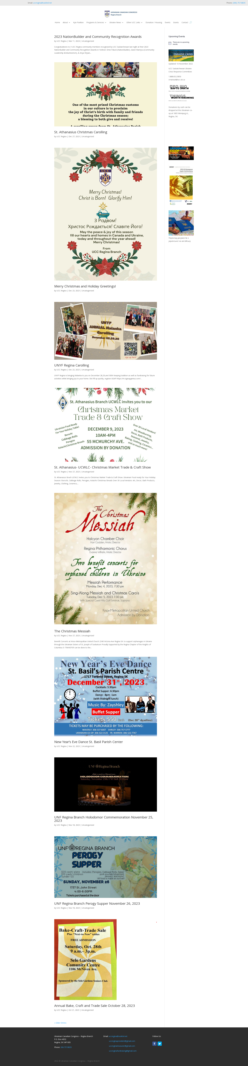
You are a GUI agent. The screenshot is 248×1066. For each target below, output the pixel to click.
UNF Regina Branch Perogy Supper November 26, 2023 (97, 903)
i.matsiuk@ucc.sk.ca (177, 79)
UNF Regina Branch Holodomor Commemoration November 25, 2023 (103, 819)
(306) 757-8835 (239, 3)
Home (57, 22)
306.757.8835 (66, 1047)
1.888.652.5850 (175, 76)
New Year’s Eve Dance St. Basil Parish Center (88, 741)
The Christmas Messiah (72, 631)
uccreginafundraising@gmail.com (123, 1051)
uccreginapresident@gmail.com (122, 1041)
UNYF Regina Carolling (71, 365)
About (65, 22)
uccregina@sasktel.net (42, 3)
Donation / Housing (154, 22)
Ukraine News (115, 22)
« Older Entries (60, 1023)
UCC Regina (62, 41)
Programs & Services (95, 22)
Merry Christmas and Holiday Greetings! (85, 286)
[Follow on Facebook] (154, 1044)
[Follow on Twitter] (160, 1044)
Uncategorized (88, 41)
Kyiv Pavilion (78, 22)
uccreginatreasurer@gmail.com (122, 1046)
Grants (176, 22)
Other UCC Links (133, 22)
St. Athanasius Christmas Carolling (80, 132)
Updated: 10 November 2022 (181, 64)
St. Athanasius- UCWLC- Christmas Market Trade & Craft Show (102, 467)
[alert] (181, 43)
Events (167, 22)
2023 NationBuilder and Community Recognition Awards (98, 36)
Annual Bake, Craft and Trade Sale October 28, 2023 (94, 1005)
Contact (185, 22)
